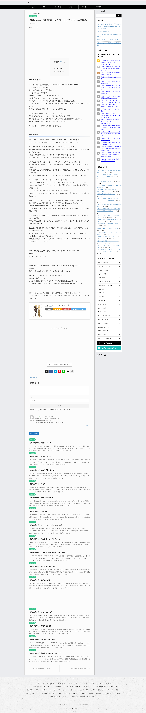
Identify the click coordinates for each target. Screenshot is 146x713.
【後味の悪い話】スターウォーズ (40, 612)
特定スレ (84, 693)
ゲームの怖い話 (73, 683)
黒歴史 (93, 696)
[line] (63, 371)
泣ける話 (58, 693)
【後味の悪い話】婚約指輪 (38, 511)
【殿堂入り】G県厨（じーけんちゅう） (107, 236)
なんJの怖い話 (50, 683)
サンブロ (29, 2)
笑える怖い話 (116, 693)
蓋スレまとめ (66, 696)
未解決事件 (44, 693)
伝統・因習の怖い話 (75, 686)
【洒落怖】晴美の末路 (103, 31)
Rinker (51, 306)
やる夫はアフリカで (62, 683)
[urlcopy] (72, 371)
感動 (112, 690)
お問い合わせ (85, 704)
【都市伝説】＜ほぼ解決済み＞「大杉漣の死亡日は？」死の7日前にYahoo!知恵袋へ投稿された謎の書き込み (109, 26)
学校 (37, 690)
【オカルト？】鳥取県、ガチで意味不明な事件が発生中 (109, 35)
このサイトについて (62, 704)
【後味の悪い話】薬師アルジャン (40, 443)
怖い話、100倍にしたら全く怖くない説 (107, 39)
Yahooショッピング (78, 309)
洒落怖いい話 (66, 693)
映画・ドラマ (35, 693)
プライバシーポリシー (74, 704)
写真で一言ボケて (87, 686)
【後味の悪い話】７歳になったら (106, 194)
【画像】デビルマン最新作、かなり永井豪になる (109, 44)
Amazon (57, 309)
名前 (31, 397)
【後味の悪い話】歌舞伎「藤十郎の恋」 (42, 470)
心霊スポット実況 (83, 690)
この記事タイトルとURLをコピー (60, 364)
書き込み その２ (59, 71)
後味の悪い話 (58, 7)
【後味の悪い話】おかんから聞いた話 (42, 639)
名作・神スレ (85, 7)
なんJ (42, 683)
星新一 (27, 693)
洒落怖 (44, 7)
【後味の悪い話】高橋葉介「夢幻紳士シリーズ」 (45, 653)
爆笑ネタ (72, 7)
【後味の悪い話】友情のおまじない (41, 626)
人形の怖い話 (57, 686)
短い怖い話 (108, 693)
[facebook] (51, 371)
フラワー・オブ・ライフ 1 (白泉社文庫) (57, 305)
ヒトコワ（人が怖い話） (106, 683)
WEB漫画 (98, 7)
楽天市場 (66, 309)
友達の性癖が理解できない (101, 686)
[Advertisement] (43, 41)
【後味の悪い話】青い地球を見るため (42, 566)
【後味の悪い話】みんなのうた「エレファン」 (45, 539)
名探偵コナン (113, 686)
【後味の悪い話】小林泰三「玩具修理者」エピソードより (48, 552)
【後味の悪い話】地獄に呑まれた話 (41, 498)
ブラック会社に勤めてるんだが (37, 686)
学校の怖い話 (44, 690)
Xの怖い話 (36, 683)
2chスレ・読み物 (31, 7)
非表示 (62, 62)
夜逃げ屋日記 (30, 690)
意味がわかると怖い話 (103, 690)
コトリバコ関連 (83, 683)
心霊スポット (73, 690)
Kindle (49, 309)
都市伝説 (82, 696)
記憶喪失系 (75, 696)
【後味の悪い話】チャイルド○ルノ (41, 456)
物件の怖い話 (76, 693)
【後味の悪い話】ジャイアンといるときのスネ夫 (45, 525)
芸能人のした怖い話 (55, 696)
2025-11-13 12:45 (48, 416)
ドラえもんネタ (94, 683)
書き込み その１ (59, 69)
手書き (117, 690)
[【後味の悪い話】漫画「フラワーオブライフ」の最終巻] (55, 371)
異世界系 (91, 693)
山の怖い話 (52, 690)
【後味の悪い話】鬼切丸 (37, 484)
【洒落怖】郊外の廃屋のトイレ (105, 181)
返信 (87, 425)
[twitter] (46, 371)
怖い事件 (93, 690)
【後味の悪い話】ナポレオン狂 (39, 580)
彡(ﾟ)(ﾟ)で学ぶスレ (63, 690)
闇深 (88, 696)
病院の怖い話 (99, 693)
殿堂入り (51, 693)
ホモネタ (49, 686)
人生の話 (65, 686)
